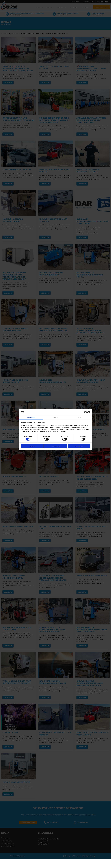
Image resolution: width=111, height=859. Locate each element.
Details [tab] (56, 417)
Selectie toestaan (55, 446)
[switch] (46, 439)
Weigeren (32, 446)
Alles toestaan (79, 446)
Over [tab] (79, 417)
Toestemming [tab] (31, 417)
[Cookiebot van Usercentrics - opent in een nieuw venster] (83, 412)
